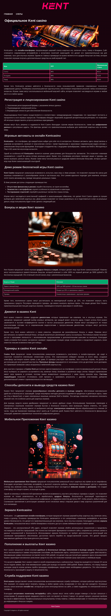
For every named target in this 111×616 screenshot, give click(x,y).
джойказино (33, 403)
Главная (8, 14)
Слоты (19, 14)
